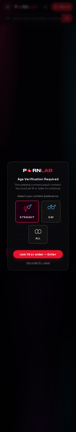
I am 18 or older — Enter (38, 254)
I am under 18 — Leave (38, 263)
